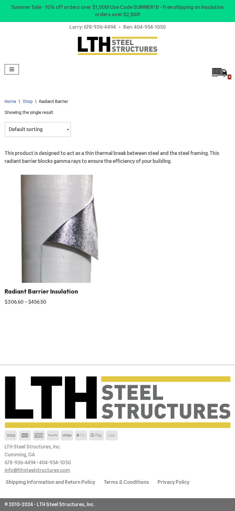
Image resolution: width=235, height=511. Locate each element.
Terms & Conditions (126, 482)
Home (10, 101)
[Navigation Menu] (12, 69)
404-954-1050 (150, 27)
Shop (28, 101)
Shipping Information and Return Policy (50, 482)
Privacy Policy (173, 482)
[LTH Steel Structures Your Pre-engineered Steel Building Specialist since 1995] (117, 46)
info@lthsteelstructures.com (37, 470)
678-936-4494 (100, 27)
